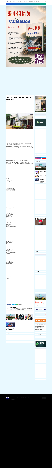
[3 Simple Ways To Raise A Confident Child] (37, 172)
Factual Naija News (13, 307)
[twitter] (44, 4)
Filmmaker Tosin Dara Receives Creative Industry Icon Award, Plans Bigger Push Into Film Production (10, 329)
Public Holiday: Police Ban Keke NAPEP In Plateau (19, 319)
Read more (36, 306)
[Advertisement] (26, 81)
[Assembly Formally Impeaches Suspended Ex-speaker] (37, 176)
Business (25, 1)
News (14, 1)
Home (11, 1)
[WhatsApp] (17, 304)
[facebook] (43, 4)
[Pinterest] (18, 304)
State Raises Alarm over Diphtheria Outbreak (9, 319)
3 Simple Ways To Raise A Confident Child (43, 171)
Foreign (37, 1)
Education (21, 1)
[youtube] (43, 158)
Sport (34, 1)
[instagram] (45, 4)
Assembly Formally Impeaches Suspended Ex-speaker (29, 319)
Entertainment (30, 1)
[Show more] (21, 304)
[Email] (20, 304)
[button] (45, 1)
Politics (18, 1)
